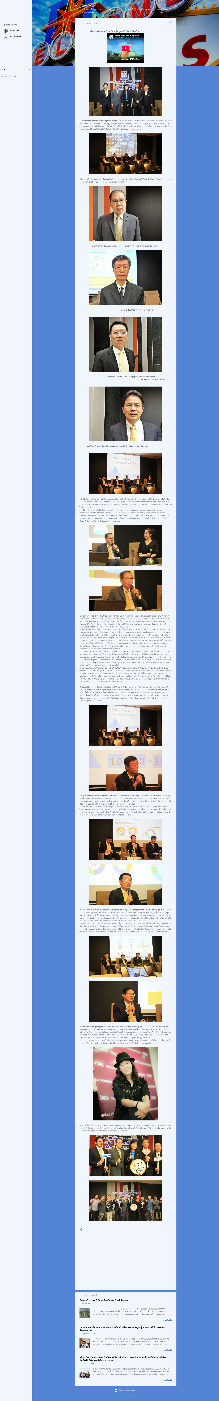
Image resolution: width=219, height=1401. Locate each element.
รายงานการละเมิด (9, 77)
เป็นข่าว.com (88, 5)
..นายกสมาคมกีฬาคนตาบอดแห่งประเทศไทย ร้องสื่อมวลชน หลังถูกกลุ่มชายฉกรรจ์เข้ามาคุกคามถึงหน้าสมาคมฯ (122, 1329)
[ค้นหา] (175, 6)
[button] (170, 23)
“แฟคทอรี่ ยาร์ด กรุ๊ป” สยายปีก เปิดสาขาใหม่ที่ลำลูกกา (104, 1300)
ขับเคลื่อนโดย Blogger (127, 1390)
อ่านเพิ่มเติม (167, 1320)
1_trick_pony (129, 1395)
